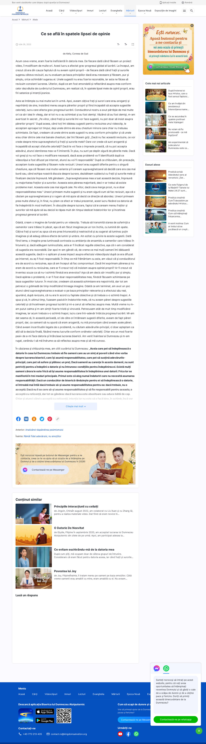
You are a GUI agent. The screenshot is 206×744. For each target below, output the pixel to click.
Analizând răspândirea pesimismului (44, 429)
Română (188, 2)
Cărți (61, 10)
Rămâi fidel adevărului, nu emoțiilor (42, 436)
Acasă (49, 10)
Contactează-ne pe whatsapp (176, 719)
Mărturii (130, 10)
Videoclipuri (76, 10)
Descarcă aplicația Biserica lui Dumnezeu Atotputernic (51, 704)
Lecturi (102, 10)
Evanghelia (116, 10)
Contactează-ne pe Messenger (137, 719)
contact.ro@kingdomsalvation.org (69, 734)
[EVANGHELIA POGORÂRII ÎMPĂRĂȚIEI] (20, 10)
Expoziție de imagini (165, 10)
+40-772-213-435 (32, 734)
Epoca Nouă (144, 10)
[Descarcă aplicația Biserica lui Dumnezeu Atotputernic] (25, 715)
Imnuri (90, 10)
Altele (35, 19)
